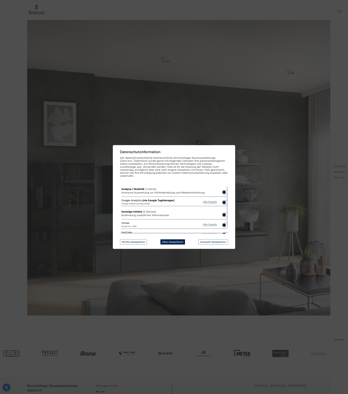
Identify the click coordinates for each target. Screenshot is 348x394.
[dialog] (174, 197)
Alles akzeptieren (172, 241)
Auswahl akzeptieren (213, 241)
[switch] (224, 191)
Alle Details (210, 201)
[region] (174, 210)
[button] (224, 192)
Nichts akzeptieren (133, 241)
